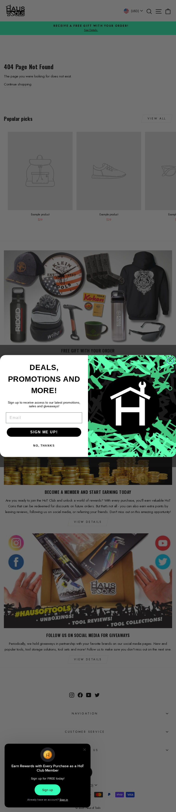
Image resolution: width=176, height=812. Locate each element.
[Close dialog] (170, 360)
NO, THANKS (44, 445)
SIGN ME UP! (44, 432)
